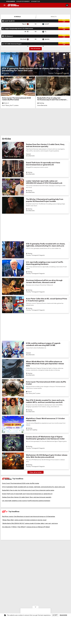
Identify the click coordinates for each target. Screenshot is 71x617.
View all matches (35, 48)
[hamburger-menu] (4, 5)
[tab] (17, 17)
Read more (63, 615)
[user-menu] (67, 5)
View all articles (35, 472)
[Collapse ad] (35, 607)
